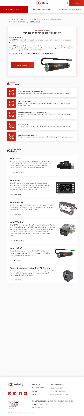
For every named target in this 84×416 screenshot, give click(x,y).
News (34, 391)
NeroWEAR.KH (17, 222)
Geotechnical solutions (59, 394)
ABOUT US (36, 385)
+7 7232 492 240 (37, 408)
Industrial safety (23, 19)
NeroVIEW (15, 180)
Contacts (36, 394)
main (11, 19)
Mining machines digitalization (47, 19)
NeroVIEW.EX (16, 202)
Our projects (38, 388)
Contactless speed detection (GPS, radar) (30, 268)
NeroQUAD (15, 158)
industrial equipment (58, 391)
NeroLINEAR (16, 248)
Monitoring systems (17, 22)
